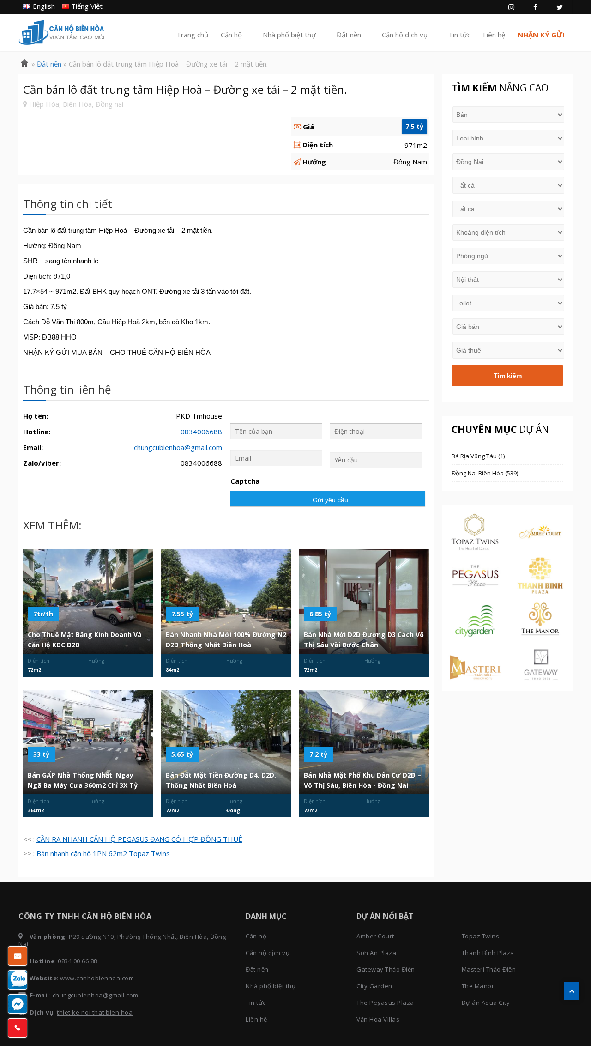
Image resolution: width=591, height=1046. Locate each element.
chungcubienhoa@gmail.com (178, 447)
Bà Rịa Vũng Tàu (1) (478, 456)
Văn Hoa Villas (377, 1019)
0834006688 (201, 431)
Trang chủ (192, 34)
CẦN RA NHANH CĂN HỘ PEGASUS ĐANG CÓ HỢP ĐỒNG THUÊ (139, 839)
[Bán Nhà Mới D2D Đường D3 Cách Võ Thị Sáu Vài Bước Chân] (364, 601)
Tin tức (459, 34)
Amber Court (375, 936)
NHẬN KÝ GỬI (541, 34)
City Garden (374, 986)
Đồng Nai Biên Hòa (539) (485, 473)
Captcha (244, 481)
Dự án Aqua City (486, 1002)
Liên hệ (494, 34)
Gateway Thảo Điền (385, 969)
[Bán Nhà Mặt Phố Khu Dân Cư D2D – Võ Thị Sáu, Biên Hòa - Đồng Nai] (364, 742)
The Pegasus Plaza (385, 1002)
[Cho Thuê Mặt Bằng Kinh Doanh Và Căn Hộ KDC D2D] (88, 601)
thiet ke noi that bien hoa (95, 1012)
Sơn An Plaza (376, 952)
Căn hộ (231, 34)
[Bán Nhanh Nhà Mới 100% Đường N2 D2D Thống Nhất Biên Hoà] (226, 601)
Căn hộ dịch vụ (405, 34)
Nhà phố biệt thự (289, 34)
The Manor (478, 986)
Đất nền (349, 34)
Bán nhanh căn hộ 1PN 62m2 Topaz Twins (103, 853)
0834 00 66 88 (77, 961)
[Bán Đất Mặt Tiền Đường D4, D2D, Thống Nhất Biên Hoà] (226, 742)
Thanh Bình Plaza (488, 952)
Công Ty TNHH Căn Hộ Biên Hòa (61, 32)
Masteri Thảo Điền (489, 969)
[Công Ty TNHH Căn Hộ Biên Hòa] (24, 63)
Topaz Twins (481, 936)
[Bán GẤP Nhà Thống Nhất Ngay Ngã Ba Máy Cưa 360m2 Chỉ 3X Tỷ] (88, 742)
